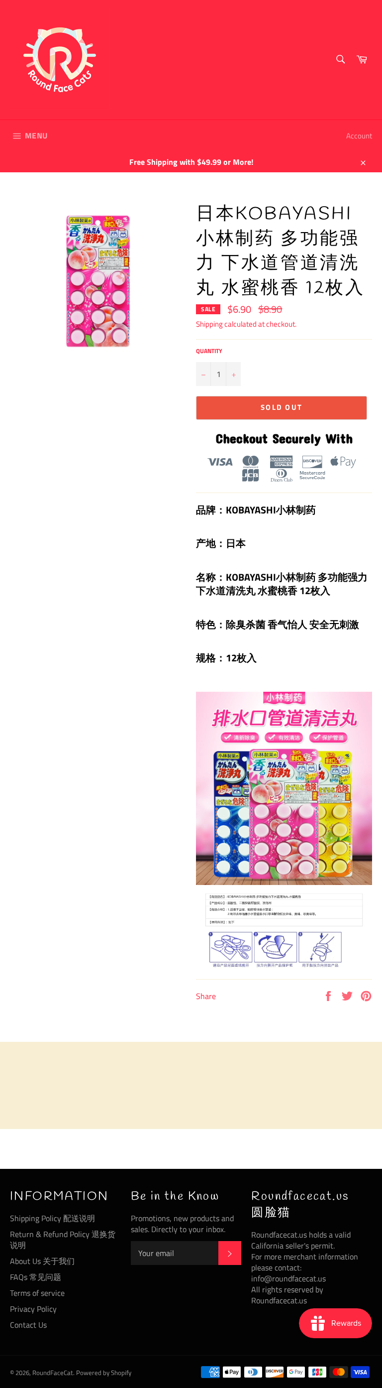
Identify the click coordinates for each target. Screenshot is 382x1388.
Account (359, 135)
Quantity (209, 351)
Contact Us (28, 1325)
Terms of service (37, 1293)
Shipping (209, 324)
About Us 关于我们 (42, 1261)
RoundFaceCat (52, 1373)
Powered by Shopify (103, 1373)
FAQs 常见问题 (35, 1277)
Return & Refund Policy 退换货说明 (62, 1239)
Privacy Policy (33, 1309)
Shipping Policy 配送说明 (52, 1218)
